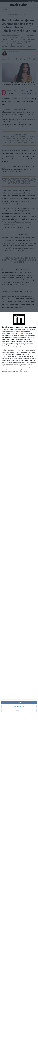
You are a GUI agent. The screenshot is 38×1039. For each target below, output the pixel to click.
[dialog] (19, 675)
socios (16, 329)
